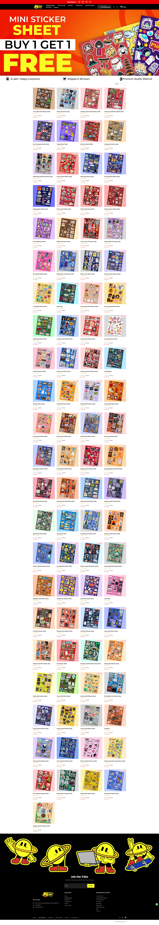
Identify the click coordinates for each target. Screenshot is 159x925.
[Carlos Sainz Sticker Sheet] (115, 399)
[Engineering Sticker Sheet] (44, 334)
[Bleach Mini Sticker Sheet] (44, 529)
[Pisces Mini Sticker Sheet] (115, 626)
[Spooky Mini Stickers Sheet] (115, 659)
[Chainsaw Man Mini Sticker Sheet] (67, 496)
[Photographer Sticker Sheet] (44, 204)
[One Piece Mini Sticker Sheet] (67, 172)
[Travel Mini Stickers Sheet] (44, 302)
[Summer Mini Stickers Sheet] (91, 691)
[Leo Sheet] (115, 724)
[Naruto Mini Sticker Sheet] (91, 204)
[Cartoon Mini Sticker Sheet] (44, 432)
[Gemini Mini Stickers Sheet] (44, 691)
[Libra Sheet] (115, 594)
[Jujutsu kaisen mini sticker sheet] (91, 367)
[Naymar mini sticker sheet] (91, 269)
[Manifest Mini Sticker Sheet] (91, 399)
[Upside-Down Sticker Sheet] (44, 464)
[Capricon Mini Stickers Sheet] (67, 724)
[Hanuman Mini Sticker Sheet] (115, 302)
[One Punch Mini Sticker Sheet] (44, 789)
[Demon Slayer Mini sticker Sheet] (115, 561)
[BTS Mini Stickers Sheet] (44, 237)
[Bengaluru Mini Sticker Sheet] (44, 594)
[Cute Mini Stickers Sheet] (115, 334)
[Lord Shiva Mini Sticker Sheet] (67, 334)
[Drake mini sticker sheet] (115, 432)
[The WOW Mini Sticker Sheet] (67, 561)
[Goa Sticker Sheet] (67, 529)
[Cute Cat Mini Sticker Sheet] (91, 334)
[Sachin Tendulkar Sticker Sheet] (44, 561)
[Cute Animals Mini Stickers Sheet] (91, 302)
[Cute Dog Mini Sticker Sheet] (67, 464)
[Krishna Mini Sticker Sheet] (91, 432)
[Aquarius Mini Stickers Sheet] (44, 724)
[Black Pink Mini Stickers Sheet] (91, 756)
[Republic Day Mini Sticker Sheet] (44, 821)
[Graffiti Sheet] (115, 367)
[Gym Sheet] (67, 302)
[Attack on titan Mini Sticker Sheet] (91, 561)
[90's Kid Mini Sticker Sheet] (44, 269)
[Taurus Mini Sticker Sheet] (67, 691)
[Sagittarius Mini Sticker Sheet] (115, 496)
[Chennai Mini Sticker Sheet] (91, 789)
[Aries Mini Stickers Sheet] (91, 626)
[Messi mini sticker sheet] (67, 107)
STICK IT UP (118, 921)
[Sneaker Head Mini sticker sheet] (44, 659)
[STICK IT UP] (47, 896)
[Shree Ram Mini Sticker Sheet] (115, 529)
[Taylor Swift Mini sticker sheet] (115, 237)
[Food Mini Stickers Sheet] (67, 399)
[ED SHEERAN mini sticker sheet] (115, 691)
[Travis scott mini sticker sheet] (91, 237)
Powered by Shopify (123, 921)
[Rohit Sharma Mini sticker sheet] (67, 269)
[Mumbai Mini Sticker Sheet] (115, 789)
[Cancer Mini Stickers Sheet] (91, 724)
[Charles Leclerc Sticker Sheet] (115, 204)
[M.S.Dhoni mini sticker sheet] (91, 529)
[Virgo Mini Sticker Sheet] (44, 626)
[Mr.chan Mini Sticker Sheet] (67, 204)
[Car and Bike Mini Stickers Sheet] (44, 107)
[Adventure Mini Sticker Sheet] (44, 756)
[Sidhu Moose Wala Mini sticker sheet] (44, 172)
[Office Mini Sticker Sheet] (91, 172)
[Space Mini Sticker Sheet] (91, 594)
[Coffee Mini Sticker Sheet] (67, 237)
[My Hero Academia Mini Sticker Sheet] (91, 659)
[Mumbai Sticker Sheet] (44, 399)
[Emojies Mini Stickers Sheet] (67, 594)
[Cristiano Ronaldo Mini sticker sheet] (115, 107)
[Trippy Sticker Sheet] (67, 139)
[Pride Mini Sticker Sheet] (44, 367)
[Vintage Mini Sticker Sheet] (115, 139)
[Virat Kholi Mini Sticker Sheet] (115, 172)
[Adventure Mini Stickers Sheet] (115, 269)
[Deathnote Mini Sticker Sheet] (67, 626)
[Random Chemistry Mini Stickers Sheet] (115, 756)
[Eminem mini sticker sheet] (67, 432)
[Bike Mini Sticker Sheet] (91, 139)
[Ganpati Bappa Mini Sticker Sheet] (115, 464)
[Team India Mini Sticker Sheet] (67, 756)
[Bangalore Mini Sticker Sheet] (91, 464)
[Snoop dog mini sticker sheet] (67, 789)
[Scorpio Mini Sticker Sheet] (44, 496)
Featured (117, 83)
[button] (50, 6)
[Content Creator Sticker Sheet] (91, 496)
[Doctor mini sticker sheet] (67, 367)
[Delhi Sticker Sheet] (67, 659)
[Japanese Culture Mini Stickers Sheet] (91, 107)
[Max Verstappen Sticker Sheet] (44, 139)
